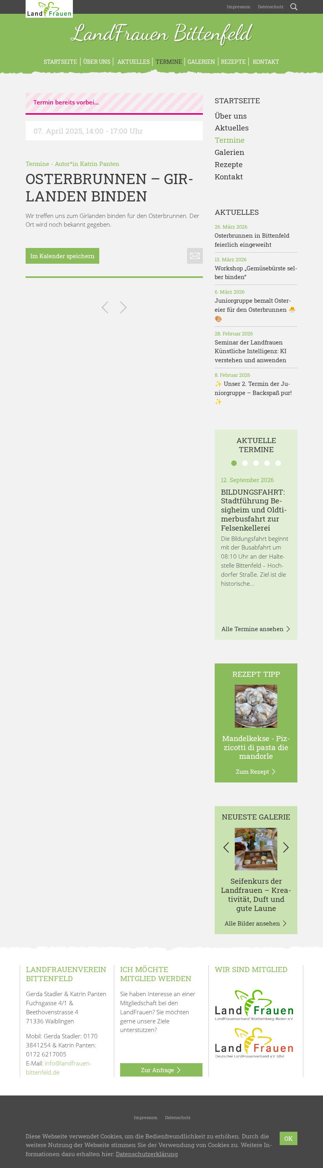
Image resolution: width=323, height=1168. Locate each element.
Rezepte (233, 61)
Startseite (60, 61)
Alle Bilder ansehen (253, 923)
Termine (169, 61)
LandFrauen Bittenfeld (161, 33)
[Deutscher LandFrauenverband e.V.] (254, 1042)
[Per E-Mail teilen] (195, 256)
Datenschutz (270, 6)
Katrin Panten (99, 164)
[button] (226, 849)
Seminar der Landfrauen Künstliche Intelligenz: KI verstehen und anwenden (250, 351)
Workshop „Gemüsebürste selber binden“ (256, 272)
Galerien (201, 61)
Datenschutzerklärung (147, 1154)
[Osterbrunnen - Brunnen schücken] (123, 309)
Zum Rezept (253, 771)
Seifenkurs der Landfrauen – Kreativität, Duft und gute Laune (256, 894)
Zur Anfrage (158, 1070)
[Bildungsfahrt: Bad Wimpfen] (105, 309)
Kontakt (265, 61)
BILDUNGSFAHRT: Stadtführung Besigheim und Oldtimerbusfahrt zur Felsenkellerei (254, 510)
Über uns (96, 61)
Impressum (238, 6)
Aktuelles (133, 61)
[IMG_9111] (256, 849)
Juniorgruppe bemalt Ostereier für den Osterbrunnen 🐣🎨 (255, 309)
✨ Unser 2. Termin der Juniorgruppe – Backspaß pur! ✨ (253, 393)
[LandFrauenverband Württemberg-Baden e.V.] (254, 1004)
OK (288, 1138)
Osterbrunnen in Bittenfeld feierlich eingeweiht (252, 239)
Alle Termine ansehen (253, 629)
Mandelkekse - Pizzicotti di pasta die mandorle (256, 747)
